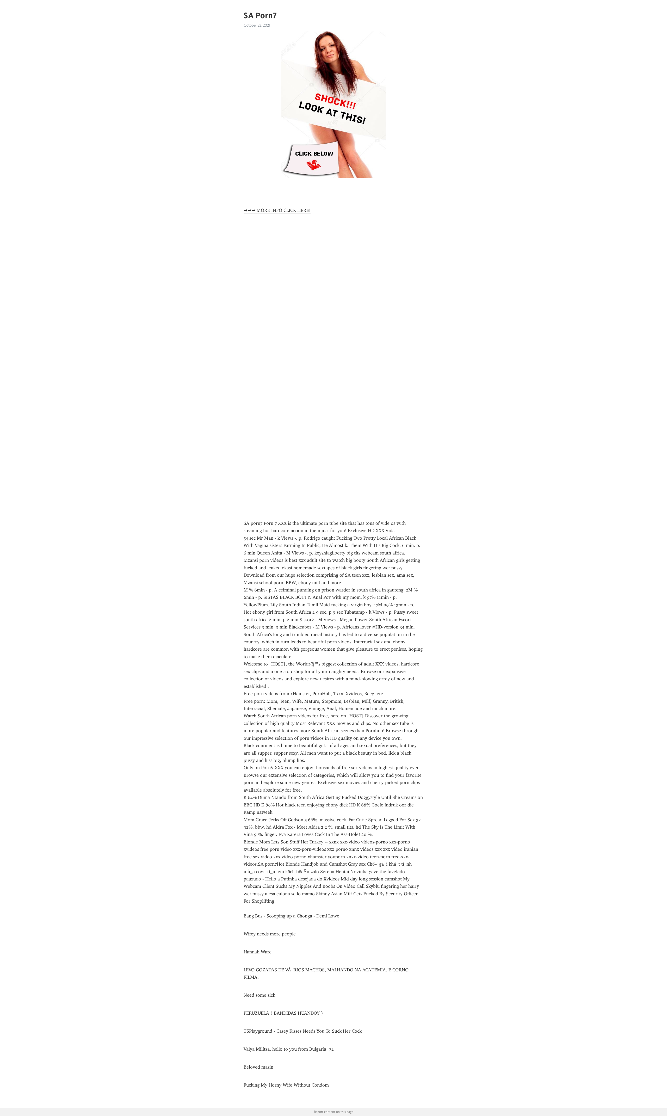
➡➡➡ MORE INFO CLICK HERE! (277, 210)
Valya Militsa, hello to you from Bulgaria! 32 (289, 1049)
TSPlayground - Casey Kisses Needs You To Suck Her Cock (303, 1031)
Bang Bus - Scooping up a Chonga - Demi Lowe (291, 916)
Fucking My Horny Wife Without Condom (286, 1085)
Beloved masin (258, 1067)
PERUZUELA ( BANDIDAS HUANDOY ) (283, 1013)
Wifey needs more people (270, 934)
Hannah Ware (257, 952)
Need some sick (259, 995)
